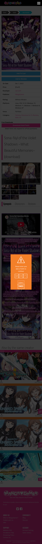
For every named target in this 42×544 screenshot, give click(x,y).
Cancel (21, 286)
